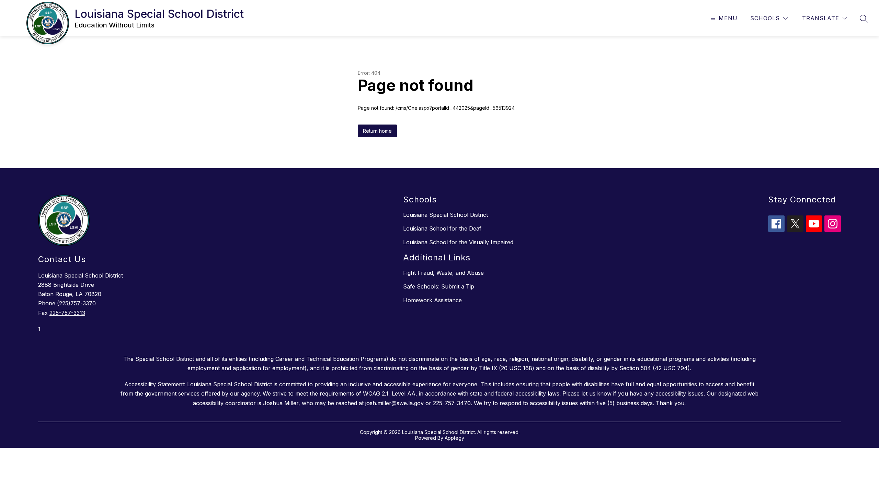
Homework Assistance (432, 300)
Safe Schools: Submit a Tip (438, 286)
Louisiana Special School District (445, 214)
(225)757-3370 (76, 303)
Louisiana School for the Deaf (442, 228)
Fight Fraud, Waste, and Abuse (443, 272)
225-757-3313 (67, 312)
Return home (377, 131)
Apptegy (454, 438)
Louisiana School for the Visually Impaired (458, 242)
